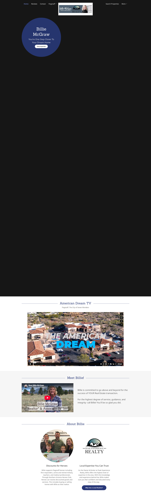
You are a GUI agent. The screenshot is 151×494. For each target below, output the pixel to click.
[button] (53, 4)
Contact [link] (43, 4)
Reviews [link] (34, 4)
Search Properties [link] (112, 4)
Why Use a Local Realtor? (94, 488)
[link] (75, 3)
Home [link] (26, 4)
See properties (41, 46)
